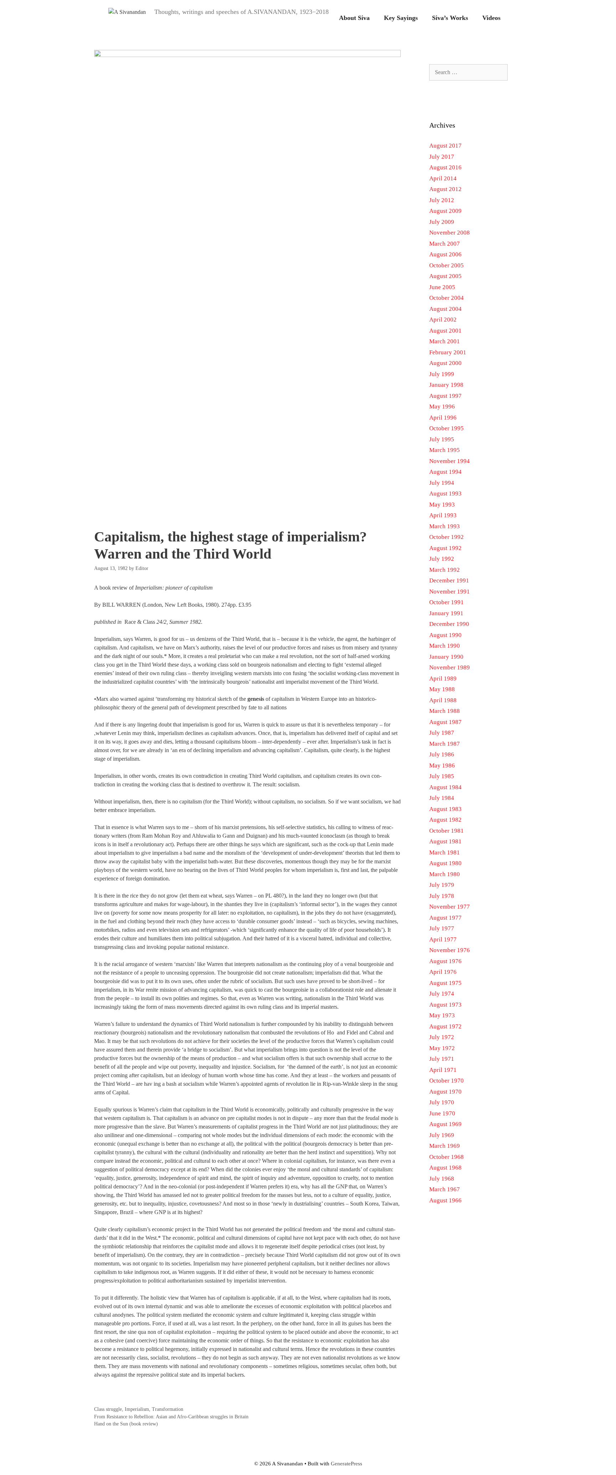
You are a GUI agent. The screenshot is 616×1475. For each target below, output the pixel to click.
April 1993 (443, 515)
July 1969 (441, 1135)
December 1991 (449, 580)
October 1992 (446, 537)
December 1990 (449, 624)
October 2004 (446, 297)
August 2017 (445, 145)
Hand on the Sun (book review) (126, 1424)
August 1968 (445, 1167)
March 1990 (444, 645)
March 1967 (444, 1189)
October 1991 (446, 602)
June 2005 (442, 287)
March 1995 (444, 450)
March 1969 (444, 1145)
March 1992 (444, 569)
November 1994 (449, 461)
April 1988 (443, 700)
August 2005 (445, 276)
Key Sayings (401, 17)
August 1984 (445, 787)
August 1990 (445, 635)
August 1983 (445, 809)
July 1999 (441, 374)
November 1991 (449, 591)
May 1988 (442, 689)
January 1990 (446, 656)
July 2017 (441, 156)
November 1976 (449, 950)
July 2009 (441, 222)
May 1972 (442, 1048)
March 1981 (444, 852)
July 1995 (441, 439)
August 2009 (445, 210)
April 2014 (443, 178)
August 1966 (445, 1200)
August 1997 (445, 395)
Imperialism (137, 1409)
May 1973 (442, 1015)
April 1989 (443, 678)
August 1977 (445, 917)
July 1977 (441, 928)
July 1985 (441, 776)
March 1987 (444, 743)
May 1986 (442, 765)
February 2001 (447, 352)
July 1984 (441, 798)
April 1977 (443, 939)
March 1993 (444, 526)
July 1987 (441, 732)
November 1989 (449, 667)
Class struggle (108, 1409)
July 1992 (441, 558)
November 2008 (449, 232)
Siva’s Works (450, 17)
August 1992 (445, 548)
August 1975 (445, 983)
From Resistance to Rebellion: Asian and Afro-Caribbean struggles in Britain (171, 1416)
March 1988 (444, 711)
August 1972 (445, 1026)
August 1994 (445, 471)
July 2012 (441, 200)
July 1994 (441, 482)
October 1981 (446, 830)
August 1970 (445, 1091)
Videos (491, 17)
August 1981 (445, 841)
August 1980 (445, 863)
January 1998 (446, 384)
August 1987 (445, 722)
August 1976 (445, 961)
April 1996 (443, 417)
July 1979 (441, 885)
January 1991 (446, 613)
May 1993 (442, 504)
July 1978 (441, 896)
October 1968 (446, 1156)
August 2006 (445, 254)
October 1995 (446, 428)
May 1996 (442, 406)
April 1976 (443, 971)
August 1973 (445, 1004)
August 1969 (445, 1124)
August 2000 (445, 363)
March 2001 (444, 341)
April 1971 (443, 1070)
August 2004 (445, 308)
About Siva (354, 17)
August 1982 (445, 819)
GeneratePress (346, 1463)
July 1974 (441, 993)
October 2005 (446, 265)
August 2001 (445, 330)
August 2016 (445, 167)
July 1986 (441, 754)
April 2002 (443, 319)
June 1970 (442, 1113)
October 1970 (446, 1080)
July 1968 (441, 1178)
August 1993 (445, 493)
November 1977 (449, 906)
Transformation (167, 1409)
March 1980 (444, 874)
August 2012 (445, 189)
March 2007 (444, 243)
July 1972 (441, 1037)
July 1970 (441, 1102)
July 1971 (441, 1058)
